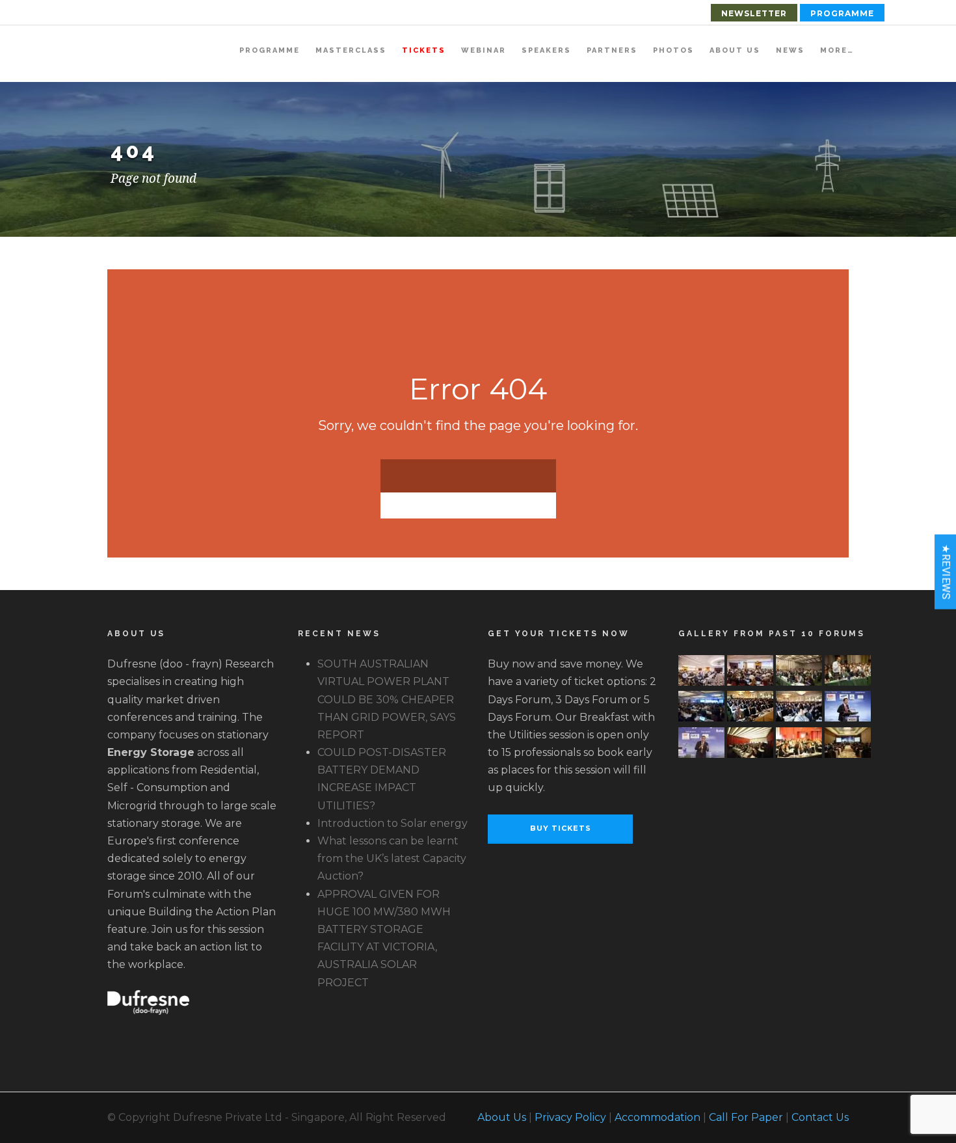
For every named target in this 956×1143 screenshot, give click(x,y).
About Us (735, 50)
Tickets (423, 50)
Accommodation (657, 1117)
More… (837, 50)
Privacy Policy (570, 1117)
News (790, 50)
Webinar (483, 50)
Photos (673, 50)
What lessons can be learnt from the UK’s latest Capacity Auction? (391, 858)
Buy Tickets (560, 828)
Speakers (546, 50)
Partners (612, 50)
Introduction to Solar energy (392, 823)
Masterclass (350, 50)
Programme (842, 13)
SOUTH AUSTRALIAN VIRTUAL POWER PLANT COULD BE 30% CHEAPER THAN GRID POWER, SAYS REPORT (386, 699)
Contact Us (820, 1117)
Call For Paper (746, 1117)
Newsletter (754, 13)
